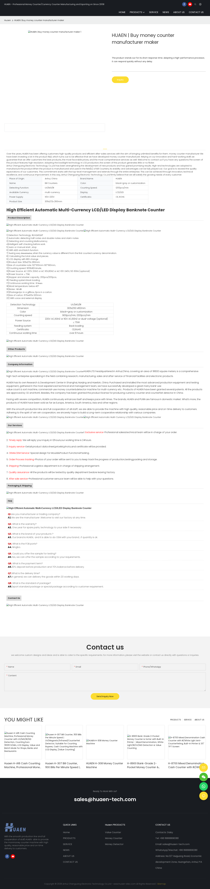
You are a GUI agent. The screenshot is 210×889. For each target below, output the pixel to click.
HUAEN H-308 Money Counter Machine (104, 765)
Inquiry (120, 79)
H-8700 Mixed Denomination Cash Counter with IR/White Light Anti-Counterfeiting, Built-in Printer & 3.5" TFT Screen (186, 765)
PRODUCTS (175, 719)
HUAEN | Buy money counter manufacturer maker (39, 20)
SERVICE (188, 719)
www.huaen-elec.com (124, 883)
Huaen (7, 20)
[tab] (105, 147)
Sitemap (161, 883)
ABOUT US (199, 719)
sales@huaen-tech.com (105, 799)
